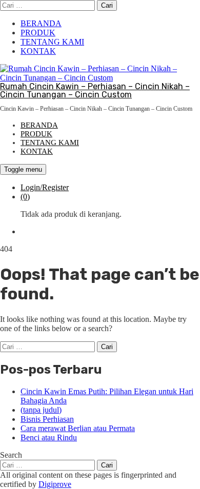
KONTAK (38, 51)
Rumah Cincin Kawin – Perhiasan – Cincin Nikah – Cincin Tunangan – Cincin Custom (95, 90)
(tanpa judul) (41, 409)
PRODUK (38, 32)
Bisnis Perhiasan (47, 419)
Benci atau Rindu (49, 437)
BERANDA (41, 23)
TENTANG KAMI (52, 41)
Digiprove (54, 484)
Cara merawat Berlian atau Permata (78, 428)
